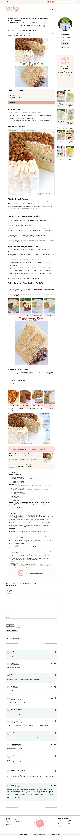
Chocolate (60, 822)
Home (9, 16)
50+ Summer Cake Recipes (70, 142)
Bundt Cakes (9, 824)
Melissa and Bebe (14, 457)
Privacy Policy (24, 834)
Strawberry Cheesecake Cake (61, 142)
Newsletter (12, 1)
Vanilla (59, 823)
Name (8, 612)
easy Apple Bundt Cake (14, 295)
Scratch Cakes (32, 16)
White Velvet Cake (61, 122)
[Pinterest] (53, 2)
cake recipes (68, 39)
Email (7, 617)
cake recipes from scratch (14, 410)
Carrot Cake (26, 294)
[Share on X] (37, 26)
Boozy (68, 823)
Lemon (59, 820)
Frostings (17, 823)
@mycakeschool (34, 573)
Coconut (69, 820)
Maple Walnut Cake (16, 126)
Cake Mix (17, 819)
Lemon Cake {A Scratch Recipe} (69, 105)
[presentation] (61, 96)
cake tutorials (60, 40)
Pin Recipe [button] (30, 466)
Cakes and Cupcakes (24, 16)
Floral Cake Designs (60, 159)
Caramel (60, 825)
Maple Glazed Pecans (15, 97)
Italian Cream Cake (24, 373)
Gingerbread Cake (35, 294)
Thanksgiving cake (43, 120)
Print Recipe (21, 466)
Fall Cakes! (69, 9)
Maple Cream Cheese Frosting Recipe (36, 240)
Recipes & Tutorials (15, 16)
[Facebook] (48, 2)
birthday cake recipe (25, 120)
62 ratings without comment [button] (29, 583)
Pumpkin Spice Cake (45, 294)
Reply (52, 652)
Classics (69, 825)
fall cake (16, 120)
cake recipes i (25, 408)
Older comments (12, 645)
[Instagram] (51, 2)
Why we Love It (13, 95)
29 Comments (47, 22)
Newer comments (50, 645)
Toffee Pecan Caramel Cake (17, 380)
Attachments (9, 623)
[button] (9, 467)
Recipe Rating (9, 590)
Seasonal (8, 823)
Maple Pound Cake (39, 125)
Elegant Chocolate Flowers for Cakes (60, 105)
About (8, 1)
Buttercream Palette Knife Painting (70, 122)
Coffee (68, 826)
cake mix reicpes (40, 410)
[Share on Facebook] (35, 26)
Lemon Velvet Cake (70, 159)
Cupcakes (17, 821)
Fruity (68, 822)
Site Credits (59, 834)
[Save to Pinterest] (39, 26)
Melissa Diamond (39, 22)
